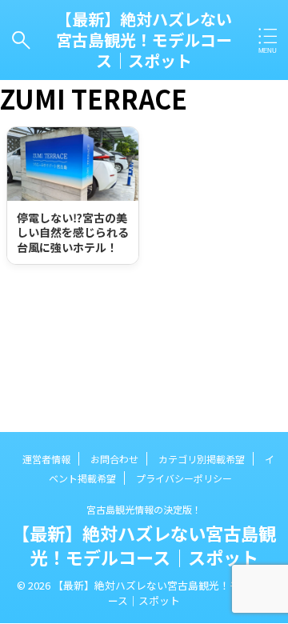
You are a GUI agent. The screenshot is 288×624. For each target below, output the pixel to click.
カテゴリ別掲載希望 (201, 459)
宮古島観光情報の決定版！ (144, 509)
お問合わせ (114, 459)
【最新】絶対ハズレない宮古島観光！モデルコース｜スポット (144, 39)
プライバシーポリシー (184, 478)
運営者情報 (46, 459)
